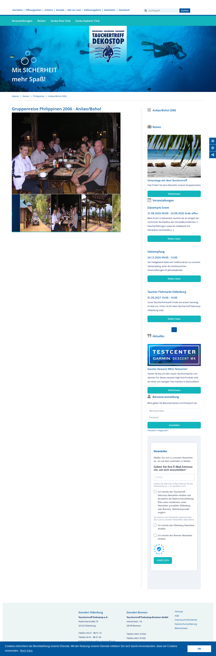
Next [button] (107, 211)
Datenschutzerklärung (186, 623)
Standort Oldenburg (90, 612)
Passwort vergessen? (157, 430)
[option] (66, 153)
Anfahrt (49, 9)
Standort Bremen (137, 612)
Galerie (15, 96)
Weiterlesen (174, 193)
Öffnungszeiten (33, 9)
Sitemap (179, 611)
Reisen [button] (41, 20)
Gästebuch (124, 9)
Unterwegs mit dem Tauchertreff (167, 180)
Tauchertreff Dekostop (108, 46)
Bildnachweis (181, 628)
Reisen (26, 96)
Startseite (17, 9)
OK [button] (199, 648)
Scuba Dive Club (60, 20)
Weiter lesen (174, 238)
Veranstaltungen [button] (22, 20)
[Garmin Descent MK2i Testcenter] (174, 355)
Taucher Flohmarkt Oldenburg (166, 292)
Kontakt (60, 9)
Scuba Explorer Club (87, 20)
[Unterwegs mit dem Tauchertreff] (174, 156)
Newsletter (109, 9)
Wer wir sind (74, 9)
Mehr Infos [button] (26, 650)
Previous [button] (25, 211)
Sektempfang (156, 252)
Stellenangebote (92, 9)
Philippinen (38, 96)
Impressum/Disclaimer (186, 619)
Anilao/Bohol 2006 (57, 96)
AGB (177, 615)
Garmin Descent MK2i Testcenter (167, 369)
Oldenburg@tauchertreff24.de (100, 641)
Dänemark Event (158, 208)
